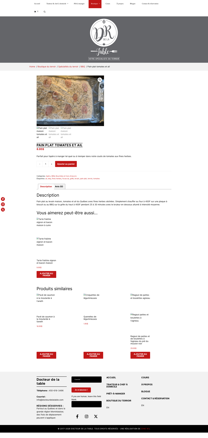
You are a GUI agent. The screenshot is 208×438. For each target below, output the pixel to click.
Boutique (94, 4)
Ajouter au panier (66, 164)
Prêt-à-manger (79, 4)
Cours (108, 4)
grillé (72, 179)
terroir (90, 179)
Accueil (37, 4)
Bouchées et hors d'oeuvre (66, 176)
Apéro (48, 176)
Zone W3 (145, 429)
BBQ (53, 176)
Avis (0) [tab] (59, 186)
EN (107, 407)
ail (46, 179)
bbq (49, 179)
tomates (96, 179)
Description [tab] (46, 186)
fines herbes (56, 179)
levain (77, 179)
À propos (120, 4)
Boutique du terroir (118, 400)
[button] (44, 12)
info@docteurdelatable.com (50, 400)
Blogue (132, 4)
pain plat (83, 179)
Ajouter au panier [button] (46, 274)
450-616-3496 (56, 390)
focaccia (65, 179)
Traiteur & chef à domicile (56, 4)
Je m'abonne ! (81, 390)
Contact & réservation (150, 4)
